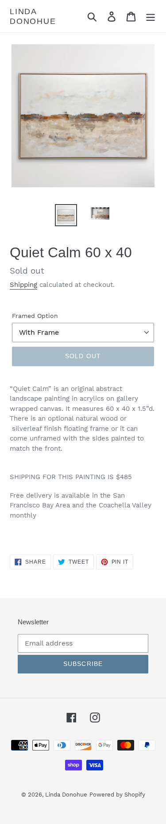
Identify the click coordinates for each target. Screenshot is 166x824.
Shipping (23, 285)
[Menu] (150, 16)
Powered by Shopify (117, 794)
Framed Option (35, 315)
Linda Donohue (33, 16)
